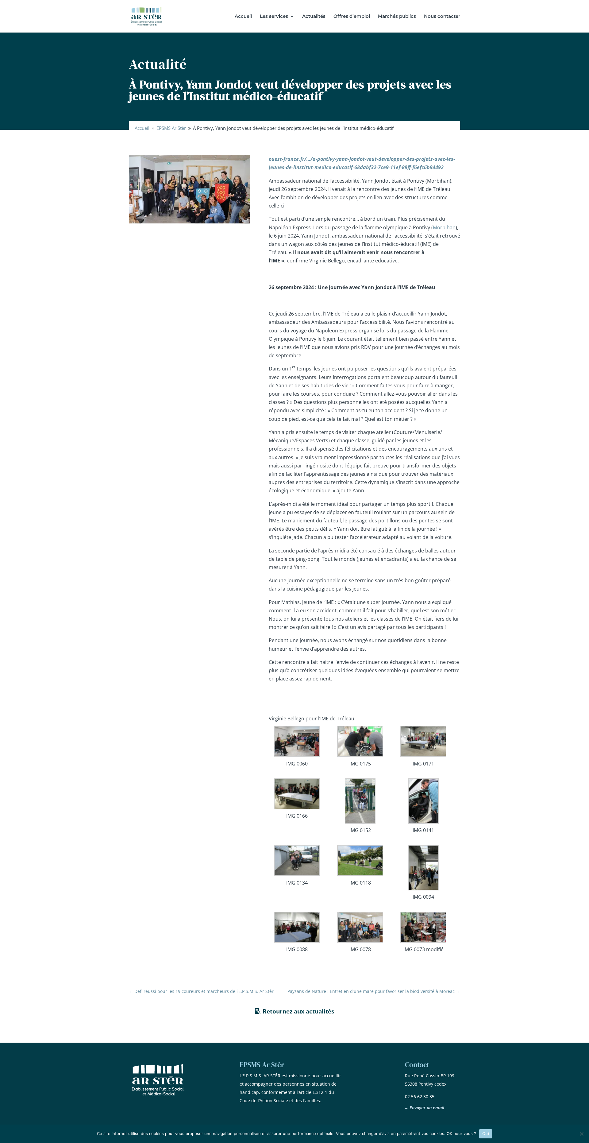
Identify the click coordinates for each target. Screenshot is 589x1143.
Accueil (243, 16)
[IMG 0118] (360, 862)
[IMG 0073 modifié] (423, 929)
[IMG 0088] (297, 929)
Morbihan (444, 227)
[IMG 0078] (360, 929)
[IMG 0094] (423, 869)
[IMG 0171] (423, 743)
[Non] (581, 1134)
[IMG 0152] (360, 802)
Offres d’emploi (351, 16)
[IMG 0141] (423, 802)
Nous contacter (442, 16)
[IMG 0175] (360, 743)
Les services (274, 16)
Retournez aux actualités (298, 1011)
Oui (485, 1133)
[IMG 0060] (297, 743)
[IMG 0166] (297, 795)
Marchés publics (397, 16)
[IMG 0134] (297, 862)
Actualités (313, 16)
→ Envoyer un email (424, 1107)
